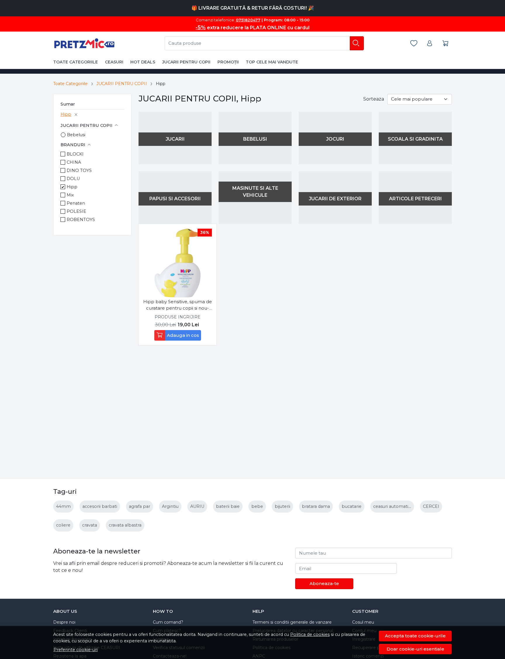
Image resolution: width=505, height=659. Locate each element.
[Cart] (446, 43)
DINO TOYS (79, 170)
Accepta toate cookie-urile (415, 636)
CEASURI (114, 62)
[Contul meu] (430, 43)
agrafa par (139, 506)
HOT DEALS (142, 62)
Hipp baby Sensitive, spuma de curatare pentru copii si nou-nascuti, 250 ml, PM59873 (177, 305)
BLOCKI (75, 154)
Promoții (228, 62)
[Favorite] (414, 43)
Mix (70, 195)
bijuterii (282, 506)
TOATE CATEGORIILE (75, 62)
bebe (257, 506)
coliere (63, 525)
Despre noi (64, 622)
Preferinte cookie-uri (75, 649)
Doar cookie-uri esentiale (415, 649)
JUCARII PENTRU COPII (186, 62)
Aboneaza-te (324, 583)
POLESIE (76, 211)
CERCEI (431, 506)
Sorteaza (373, 99)
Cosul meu (363, 622)
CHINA (74, 162)
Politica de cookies (310, 634)
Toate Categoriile (70, 83)
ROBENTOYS (81, 219)
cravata (89, 525)
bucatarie (352, 506)
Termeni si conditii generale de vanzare (292, 622)
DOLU (73, 178)
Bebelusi (76, 134)
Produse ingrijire (177, 317)
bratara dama (316, 506)
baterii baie (228, 506)
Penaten (76, 203)
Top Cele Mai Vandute (272, 62)
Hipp (65, 114)
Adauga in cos (183, 335)
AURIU (197, 506)
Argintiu (170, 506)
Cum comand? (168, 622)
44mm (63, 506)
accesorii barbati (99, 506)
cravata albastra (125, 525)
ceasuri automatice (393, 506)
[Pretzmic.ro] (84, 43)
